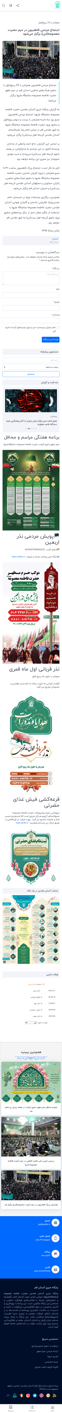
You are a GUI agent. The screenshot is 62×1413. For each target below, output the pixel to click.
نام (57, 289)
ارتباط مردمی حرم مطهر (47, 1351)
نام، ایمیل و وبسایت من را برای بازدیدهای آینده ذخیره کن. (30, 329)
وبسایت (55, 314)
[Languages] (10, 5)
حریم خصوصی (51, 1361)
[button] (36, 428)
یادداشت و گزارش (49, 382)
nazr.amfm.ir (22, 822)
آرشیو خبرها (52, 1356)
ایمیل (56, 302)
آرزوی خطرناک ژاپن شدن (45, 421)
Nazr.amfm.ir (18, 556)
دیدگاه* (55, 268)
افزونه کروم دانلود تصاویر (46, 1367)
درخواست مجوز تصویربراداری (44, 1346)
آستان (55, 238)
